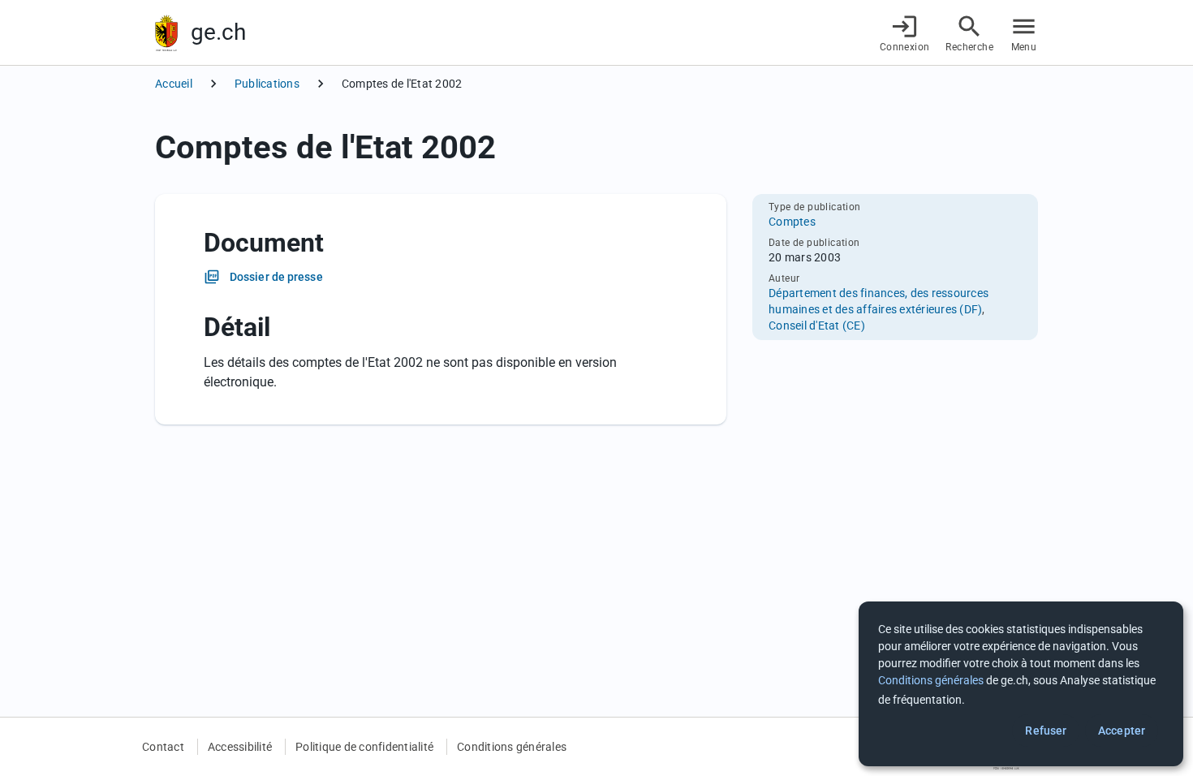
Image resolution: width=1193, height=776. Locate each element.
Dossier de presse (276, 276)
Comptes (792, 221)
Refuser (1045, 730)
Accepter (1121, 730)
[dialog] (1021, 683)
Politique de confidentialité (364, 746)
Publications (267, 83)
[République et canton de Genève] (166, 33)
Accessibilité (240, 746)
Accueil (173, 83)
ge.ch (218, 32)
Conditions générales (511, 746)
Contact (163, 746)
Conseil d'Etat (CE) (817, 325)
